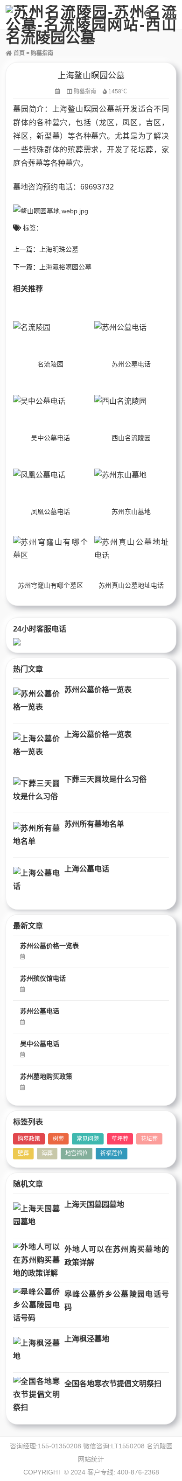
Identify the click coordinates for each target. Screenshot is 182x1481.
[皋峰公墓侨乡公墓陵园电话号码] (36, 1305)
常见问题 (88, 1139)
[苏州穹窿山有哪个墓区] (50, 549)
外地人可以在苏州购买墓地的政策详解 (116, 1255)
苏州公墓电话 (131, 364)
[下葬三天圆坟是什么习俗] (36, 790)
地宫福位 (76, 1153)
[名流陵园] (50, 328)
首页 (18, 53)
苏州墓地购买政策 (46, 1076)
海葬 (47, 1153)
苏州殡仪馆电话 (43, 978)
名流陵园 (50, 364)
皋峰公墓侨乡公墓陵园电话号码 (116, 1300)
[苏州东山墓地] (131, 475)
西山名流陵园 (131, 438)
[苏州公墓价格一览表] (36, 700)
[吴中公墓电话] (50, 401)
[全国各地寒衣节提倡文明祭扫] (36, 1394)
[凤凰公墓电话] (50, 475)
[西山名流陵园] (131, 401)
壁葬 (23, 1153)
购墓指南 (42, 53)
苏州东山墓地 (131, 511)
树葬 (58, 1139)
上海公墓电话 (86, 869)
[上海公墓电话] (36, 880)
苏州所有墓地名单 (94, 824)
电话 (65, 187)
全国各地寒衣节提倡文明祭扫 (112, 1384)
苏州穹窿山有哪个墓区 (50, 585)
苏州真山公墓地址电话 (131, 585)
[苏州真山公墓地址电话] (131, 549)
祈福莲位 (111, 1153)
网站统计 (91, 1459)
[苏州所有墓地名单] (36, 835)
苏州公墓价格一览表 (98, 690)
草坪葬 (120, 1139)
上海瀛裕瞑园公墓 (65, 267)
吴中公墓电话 (50, 438)
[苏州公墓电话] (131, 328)
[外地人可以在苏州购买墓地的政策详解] (36, 1260)
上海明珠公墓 (58, 249)
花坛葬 (149, 1139)
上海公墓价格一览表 (98, 734)
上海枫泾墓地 (86, 1339)
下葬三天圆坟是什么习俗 (105, 779)
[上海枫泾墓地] (36, 1350)
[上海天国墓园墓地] (36, 1215)
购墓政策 (29, 1139)
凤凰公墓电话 (50, 511)
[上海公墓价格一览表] (36, 745)
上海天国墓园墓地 (94, 1204)
